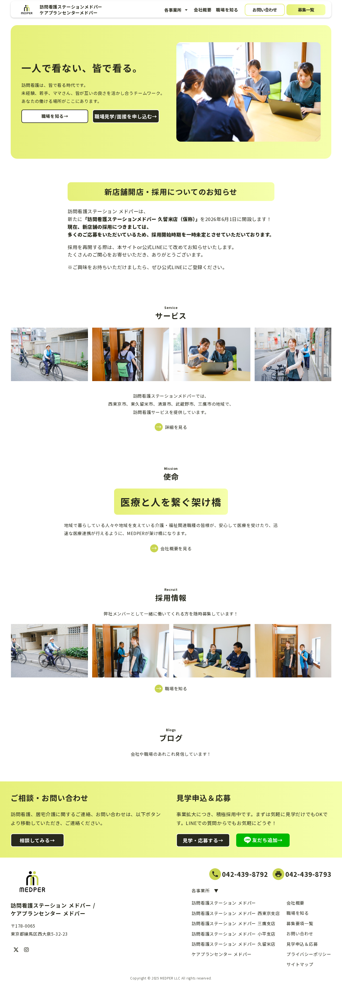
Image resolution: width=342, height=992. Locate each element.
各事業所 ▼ (205, 890)
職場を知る (227, 9)
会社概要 (203, 9)
